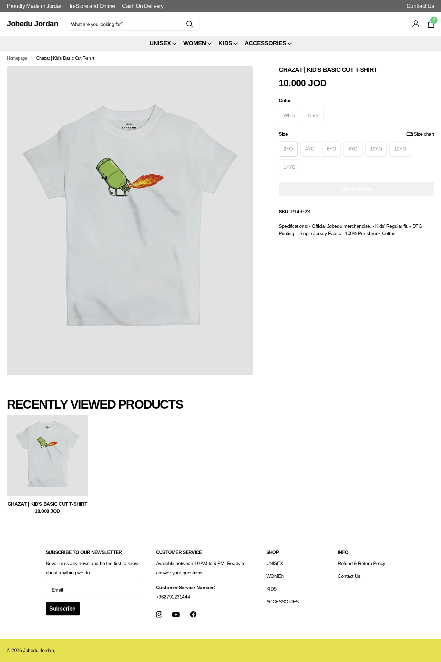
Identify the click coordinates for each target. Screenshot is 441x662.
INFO (343, 552)
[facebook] (193, 614)
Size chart (424, 133)
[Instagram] (159, 614)
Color (285, 100)
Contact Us (349, 576)
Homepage (17, 58)
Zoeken (190, 24)
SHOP (272, 552)
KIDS (271, 589)
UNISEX (274, 563)
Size (356, 133)
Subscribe (63, 609)
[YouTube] (176, 614)
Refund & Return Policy (361, 563)
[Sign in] (416, 24)
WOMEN (275, 576)
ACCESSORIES (282, 601)
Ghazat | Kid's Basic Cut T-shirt (48, 504)
